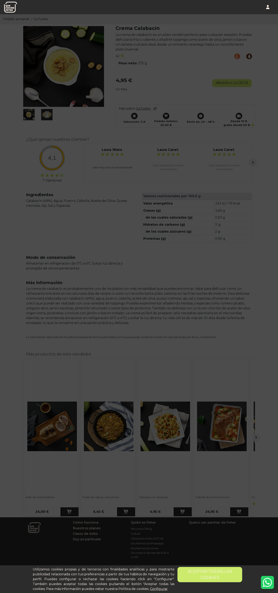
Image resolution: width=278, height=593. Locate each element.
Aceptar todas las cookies (210, 574)
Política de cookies (133, 589)
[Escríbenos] (267, 582)
